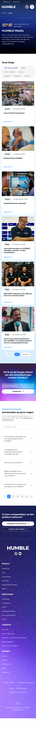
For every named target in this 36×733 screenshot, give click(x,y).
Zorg (3, 572)
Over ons (5, 629)
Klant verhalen (9, 72)
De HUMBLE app (8, 634)
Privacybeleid (22, 688)
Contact (5, 656)
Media (10, 13)
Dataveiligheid (7, 642)
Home (4, 13)
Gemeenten (6, 577)
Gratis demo (6, 664)
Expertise (17, 76)
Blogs (23, 68)
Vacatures (5, 672)
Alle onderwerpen (11, 68)
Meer (4, 589)
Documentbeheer (8, 615)
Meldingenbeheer (8, 611)
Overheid (5, 581)
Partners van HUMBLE (10, 646)
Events (26, 76)
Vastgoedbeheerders (9, 585)
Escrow (12, 688)
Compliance (6, 603)
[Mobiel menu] (32, 7)
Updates (7, 76)
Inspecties (6, 599)
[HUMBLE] (9, 7)
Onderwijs (5, 568)
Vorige (9, 354)
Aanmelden (16, 391)
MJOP (4, 607)
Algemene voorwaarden (18, 692)
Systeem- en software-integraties (14, 638)
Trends (20, 72)
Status (4, 668)
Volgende (26, 354)
